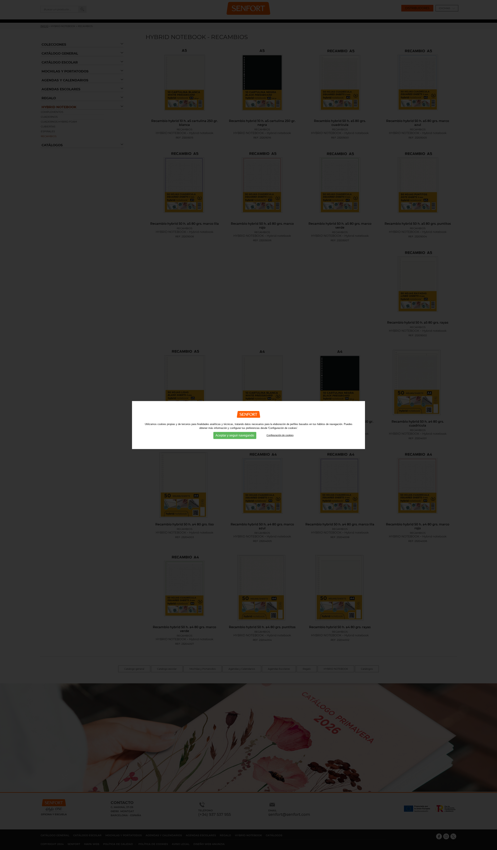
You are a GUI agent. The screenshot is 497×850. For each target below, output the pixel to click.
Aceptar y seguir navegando (234, 435)
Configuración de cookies (280, 435)
